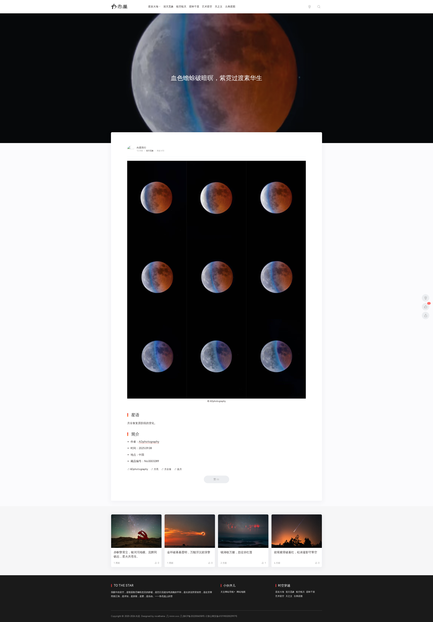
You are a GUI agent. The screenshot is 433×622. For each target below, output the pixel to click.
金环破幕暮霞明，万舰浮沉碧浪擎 (188, 552)
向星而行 (141, 147)
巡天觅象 (168, 6)
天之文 (218, 6)
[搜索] (318, 6)
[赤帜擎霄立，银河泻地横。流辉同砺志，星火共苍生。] (136, 531)
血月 (179, 469)
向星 (138, 616)
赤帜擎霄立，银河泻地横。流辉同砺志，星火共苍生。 (135, 554)
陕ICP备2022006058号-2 (195, 616)
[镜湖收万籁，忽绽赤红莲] (243, 531)
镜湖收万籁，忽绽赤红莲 (236, 552)
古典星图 (230, 6)
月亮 (156, 469)
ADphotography (218, 401)
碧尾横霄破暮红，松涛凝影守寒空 (295, 552)
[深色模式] (309, 6)
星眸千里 (194, 6)
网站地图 (241, 592)
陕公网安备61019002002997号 (222, 616)
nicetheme (160, 616)
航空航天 (181, 6)
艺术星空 (207, 6)
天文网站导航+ (228, 592)
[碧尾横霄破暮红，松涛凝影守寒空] (296, 531)
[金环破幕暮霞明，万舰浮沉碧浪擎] (190, 531)
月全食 (167, 469)
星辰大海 (153, 6)
